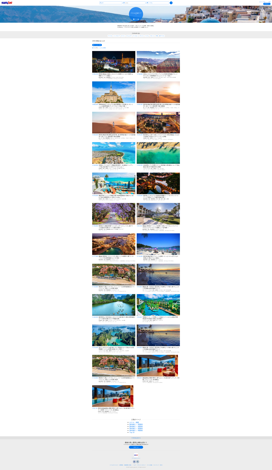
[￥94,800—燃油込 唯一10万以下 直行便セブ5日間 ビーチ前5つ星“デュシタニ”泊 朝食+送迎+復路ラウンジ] (158, 274)
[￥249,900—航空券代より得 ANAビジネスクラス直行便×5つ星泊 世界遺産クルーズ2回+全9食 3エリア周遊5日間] (113, 305)
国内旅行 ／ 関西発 (136, 426)
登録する (266, 3)
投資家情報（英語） (128, 465)
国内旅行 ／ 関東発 (136, 424)
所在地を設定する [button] (137, 438)
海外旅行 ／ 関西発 (136, 430)
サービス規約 (149, 465)
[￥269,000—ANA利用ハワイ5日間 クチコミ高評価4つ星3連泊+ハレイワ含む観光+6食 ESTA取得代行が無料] (158, 153)
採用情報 (121, 465)
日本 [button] (269, 2)
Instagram (137, 461)
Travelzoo (6, 3)
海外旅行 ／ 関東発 (136, 428)
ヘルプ (134, 465)
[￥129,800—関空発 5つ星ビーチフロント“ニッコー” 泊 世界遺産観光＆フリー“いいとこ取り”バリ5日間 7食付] (113, 274)
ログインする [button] (262, 2)
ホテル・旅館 (134, 422)
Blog (161, 465)
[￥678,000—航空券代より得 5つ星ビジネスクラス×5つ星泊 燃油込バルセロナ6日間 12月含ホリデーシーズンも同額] (158, 122)
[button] (133, 19)
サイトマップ (156, 465)
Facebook (134, 461)
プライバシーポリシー (141, 465)
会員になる (136, 447)
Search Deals (171, 2)
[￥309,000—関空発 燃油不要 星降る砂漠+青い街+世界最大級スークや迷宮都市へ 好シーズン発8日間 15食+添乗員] (158, 92)
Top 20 (131, 432)
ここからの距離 (102, 47)
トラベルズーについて (114, 465)
